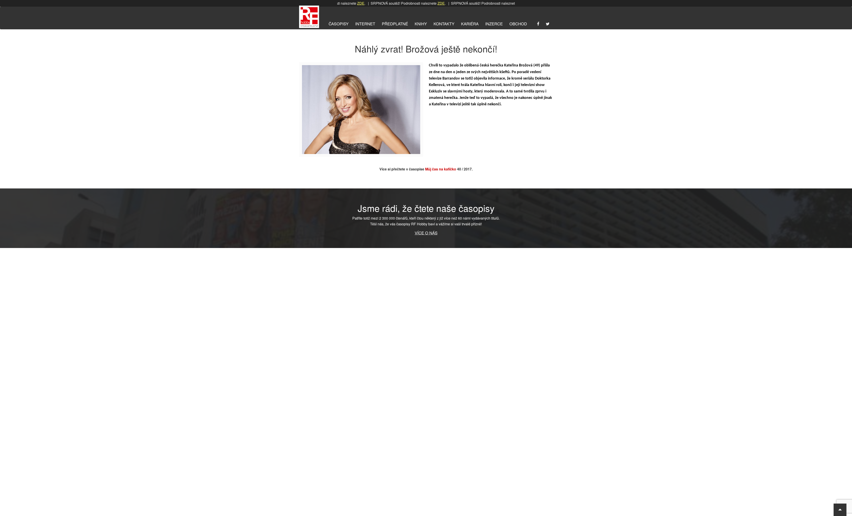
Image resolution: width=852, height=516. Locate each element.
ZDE (344, 3)
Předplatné (395, 23)
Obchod (518, 23)
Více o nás (426, 233)
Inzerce (494, 23)
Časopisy (339, 23)
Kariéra (470, 23)
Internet (365, 23)
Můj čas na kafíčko (440, 169)
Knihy (421, 23)
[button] (840, 510)
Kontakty (444, 23)
